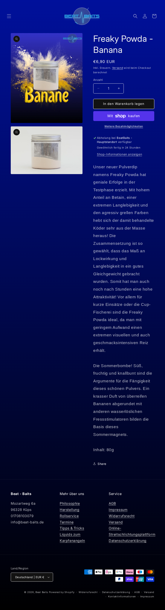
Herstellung (69, 509)
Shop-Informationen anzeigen (119, 154)
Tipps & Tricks (72, 528)
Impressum (118, 509)
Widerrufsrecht (121, 516)
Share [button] (102, 464)
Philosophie (70, 503)
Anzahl (98, 79)
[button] (9, 16)
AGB (112, 503)
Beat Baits (41, 592)
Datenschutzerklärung (128, 540)
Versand (117, 67)
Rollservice (69, 516)
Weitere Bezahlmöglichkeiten (123, 126)
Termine (66, 522)
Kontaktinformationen (122, 596)
